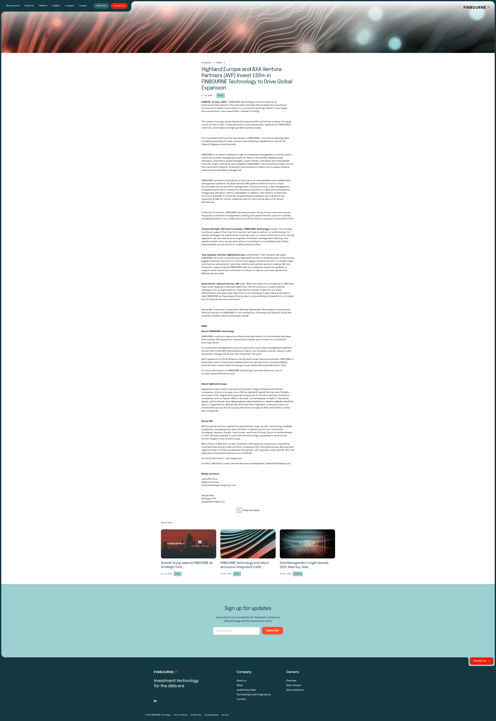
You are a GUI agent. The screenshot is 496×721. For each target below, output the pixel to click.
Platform (43, 6)
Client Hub (101, 6)
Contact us (119, 6)
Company (69, 6)
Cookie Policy (196, 715)
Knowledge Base (211, 715)
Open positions (295, 690)
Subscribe (272, 630)
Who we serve (13, 6)
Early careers (293, 685)
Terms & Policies (180, 715)
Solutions (29, 6)
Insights (56, 6)
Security (225, 715)
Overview (291, 680)
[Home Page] (477, 7)
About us (242, 680)
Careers (83, 6)
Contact (241, 699)
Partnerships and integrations (254, 694)
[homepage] (165, 672)
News (219, 63)
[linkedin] (155, 700)
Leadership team (246, 690)
